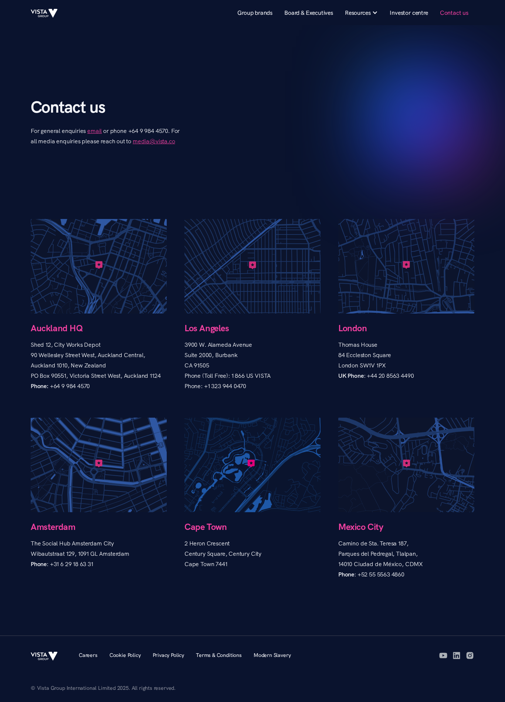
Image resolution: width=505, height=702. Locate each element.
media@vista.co (154, 141)
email (94, 130)
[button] (361, 12)
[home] (47, 12)
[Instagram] (469, 655)
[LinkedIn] (456, 655)
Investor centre (409, 12)
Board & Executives (308, 12)
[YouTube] (443, 655)
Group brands (254, 12)
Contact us (454, 12)
